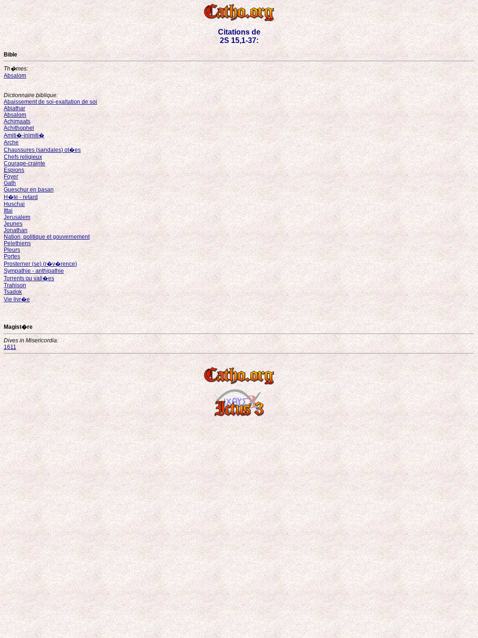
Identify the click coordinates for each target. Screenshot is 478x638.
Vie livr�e (17, 299)
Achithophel (19, 128)
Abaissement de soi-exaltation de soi (50, 102)
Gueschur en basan (29, 189)
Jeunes (13, 223)
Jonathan (16, 230)
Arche (11, 142)
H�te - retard (21, 197)
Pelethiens (17, 243)
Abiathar (14, 108)
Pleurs (12, 250)
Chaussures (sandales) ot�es (42, 150)
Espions (14, 170)
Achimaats (17, 121)
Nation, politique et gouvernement (47, 237)
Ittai (8, 210)
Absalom (15, 75)
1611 (10, 347)
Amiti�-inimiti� (24, 135)
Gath (10, 183)
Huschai (14, 204)
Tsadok (13, 292)
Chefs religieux (23, 157)
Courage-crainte (24, 163)
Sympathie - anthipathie (34, 271)
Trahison (15, 285)
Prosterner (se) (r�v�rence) (40, 264)
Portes (12, 256)
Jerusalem (17, 217)
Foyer (11, 176)
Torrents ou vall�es (29, 278)
